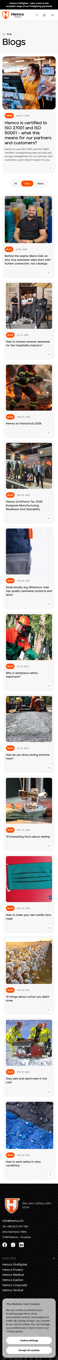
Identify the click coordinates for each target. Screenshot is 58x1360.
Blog (27, 183)
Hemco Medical (13, 1275)
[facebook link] (4, 1244)
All (15, 183)
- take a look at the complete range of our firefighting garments (29, 5)
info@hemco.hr (13, 1221)
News (40, 183)
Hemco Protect (12, 1270)
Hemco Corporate (14, 1285)
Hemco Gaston (12, 1280)
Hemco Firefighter (19, 3)
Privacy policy (14, 1331)
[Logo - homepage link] (13, 15)
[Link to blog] (50, 168)
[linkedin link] (21, 1244)
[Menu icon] (53, 15)
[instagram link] (13, 1244)
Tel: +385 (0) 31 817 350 (15, 1226)
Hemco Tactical (12, 1290)
